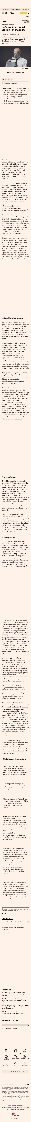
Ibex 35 (4, 9)
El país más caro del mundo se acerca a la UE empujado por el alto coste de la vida (15, 1012)
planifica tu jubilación (6, 1059)
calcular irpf (6, 1052)
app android (24, 1065)
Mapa (8, 1109)
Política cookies (20, 1105)
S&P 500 (14, 9)
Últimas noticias (7, 989)
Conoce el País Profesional (15, 1071)
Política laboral (15, 922)
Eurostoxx (8, 1028)
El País (27, 16)
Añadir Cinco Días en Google (10, 83)
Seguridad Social (6, 922)
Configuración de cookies (7, 1107)
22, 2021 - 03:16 (17, 75)
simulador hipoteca (15, 1052)
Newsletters (14, 1109)
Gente (21, 922)
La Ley (24, 22)
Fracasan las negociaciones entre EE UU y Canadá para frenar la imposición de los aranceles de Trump (15, 1007)
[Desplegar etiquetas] (28, 922)
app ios (15, 1065)
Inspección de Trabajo (8, 25)
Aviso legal (13, 1105)
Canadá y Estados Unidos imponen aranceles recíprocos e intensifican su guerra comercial (14, 994)
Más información (5, 929)
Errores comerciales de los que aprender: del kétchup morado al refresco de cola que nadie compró (15, 1000)
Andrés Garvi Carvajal (15, 73)
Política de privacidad (17, 1107)
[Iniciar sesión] (28, 13)
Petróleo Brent (26, 9)
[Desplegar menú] (3, 13)
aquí (25, 933)
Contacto (9, 1105)
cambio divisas (15, 1058)
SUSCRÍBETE (23, 13)
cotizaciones (6, 1065)
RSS (11, 1109)
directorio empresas (24, 1058)
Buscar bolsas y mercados (10, 1020)
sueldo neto (25, 1052)
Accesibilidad (26, 1107)
